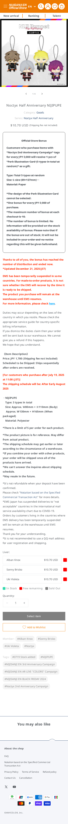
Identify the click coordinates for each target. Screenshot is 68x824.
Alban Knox (32, 560)
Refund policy (50, 771)
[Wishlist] (55, 6)
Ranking (33, 15)
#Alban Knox (25, 638)
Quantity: (9, 595)
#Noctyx (29, 646)
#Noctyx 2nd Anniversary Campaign (26, 686)
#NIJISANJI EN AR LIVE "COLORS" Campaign (31, 671)
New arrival (11, 15)
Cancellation (25, 777)
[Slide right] (42, 94)
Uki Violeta (32, 579)
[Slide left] (26, 94)
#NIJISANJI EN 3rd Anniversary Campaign (30, 664)
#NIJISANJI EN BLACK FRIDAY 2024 (25, 679)
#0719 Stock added (23, 657)
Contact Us (10, 777)
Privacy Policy (11, 771)
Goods (40, 112)
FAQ (6, 756)
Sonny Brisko (32, 569)
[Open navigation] (6, 6)
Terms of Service (30, 771)
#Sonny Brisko (46, 638)
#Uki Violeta (12, 646)
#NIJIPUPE (47, 657)
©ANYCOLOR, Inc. (13, 812)
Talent (57, 15)
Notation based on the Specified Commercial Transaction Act (27, 764)
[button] (41, 6)
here (52, 303)
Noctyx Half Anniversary (38, 118)
